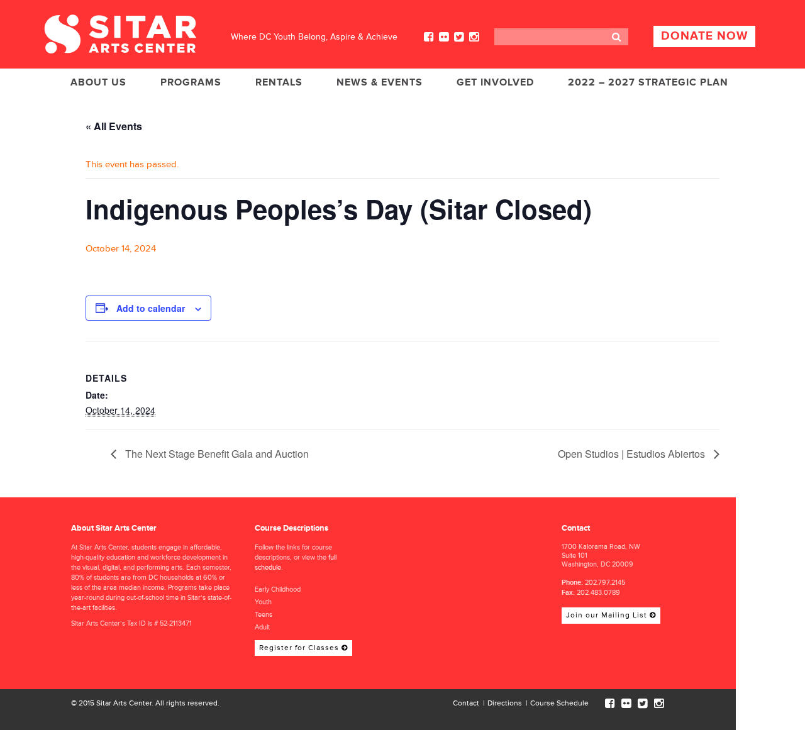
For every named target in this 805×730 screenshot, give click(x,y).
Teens (263, 615)
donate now (704, 36)
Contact (466, 703)
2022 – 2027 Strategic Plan (648, 82)
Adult (262, 627)
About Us (98, 82)
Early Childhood (278, 589)
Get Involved (495, 82)
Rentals (279, 82)
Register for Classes (299, 648)
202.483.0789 (598, 593)
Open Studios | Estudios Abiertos (633, 453)
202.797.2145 (605, 582)
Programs (190, 82)
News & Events (379, 82)
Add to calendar (150, 308)
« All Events (114, 126)
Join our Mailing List (606, 615)
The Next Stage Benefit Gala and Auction (216, 453)
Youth (263, 602)
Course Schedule (559, 703)
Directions (504, 703)
